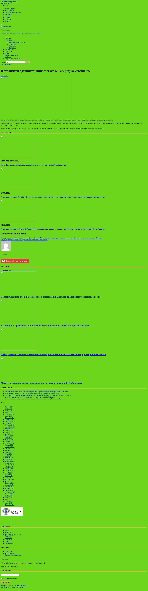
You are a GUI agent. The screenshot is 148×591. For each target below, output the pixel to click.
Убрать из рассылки (10, 578)
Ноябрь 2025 (9, 423)
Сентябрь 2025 (10, 427)
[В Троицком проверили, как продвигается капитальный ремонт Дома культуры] (18, 321)
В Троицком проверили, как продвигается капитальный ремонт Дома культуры (45, 325)
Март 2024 (8, 459)
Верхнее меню (6, 3)
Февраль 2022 (9, 505)
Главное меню (6, 64)
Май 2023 (8, 477)
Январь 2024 (9, 463)
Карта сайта (5, 587)
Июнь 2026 (8, 410)
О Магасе (8, 57)
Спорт (7, 541)
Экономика (9, 543)
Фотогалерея (9, 10)
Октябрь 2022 (9, 490)
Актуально (12, 48)
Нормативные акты (11, 55)
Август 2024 (9, 450)
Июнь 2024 (8, 454)
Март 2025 (8, 438)
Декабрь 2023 (9, 465)
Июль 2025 (8, 430)
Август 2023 (9, 472)
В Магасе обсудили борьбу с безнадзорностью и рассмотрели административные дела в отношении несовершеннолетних (54, 197)
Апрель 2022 (9, 501)
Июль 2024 (8, 452)
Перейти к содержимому (9, 2)
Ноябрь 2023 (9, 467)
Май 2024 (8, 456)
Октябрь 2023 (9, 468)
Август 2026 (9, 407)
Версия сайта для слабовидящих (16, 261)
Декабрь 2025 (9, 421)
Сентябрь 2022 (10, 492)
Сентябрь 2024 (10, 448)
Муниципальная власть (17, 42)
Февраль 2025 (9, 439)
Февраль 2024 (9, 461)
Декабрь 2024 (9, 443)
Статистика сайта (17, 587)
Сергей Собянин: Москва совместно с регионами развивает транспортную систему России (50, 296)
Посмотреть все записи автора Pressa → (14, 258)
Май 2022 (8, 499)
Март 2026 (8, 416)
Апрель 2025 (9, 436)
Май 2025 (8, 434)
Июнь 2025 (8, 432)
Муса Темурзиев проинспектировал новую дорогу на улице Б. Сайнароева (33, 165)
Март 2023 (8, 481)
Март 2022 (8, 503)
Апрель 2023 (9, 479)
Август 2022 (9, 494)
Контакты (8, 14)
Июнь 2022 (8, 497)
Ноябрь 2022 (9, 488)
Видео (7, 53)
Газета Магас (5, 30)
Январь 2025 (9, 441)
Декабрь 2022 (9, 487)
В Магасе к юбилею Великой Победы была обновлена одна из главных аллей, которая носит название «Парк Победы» (53, 229)
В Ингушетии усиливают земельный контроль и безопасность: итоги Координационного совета (53, 354)
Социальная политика (12, 58)
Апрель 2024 (9, 458)
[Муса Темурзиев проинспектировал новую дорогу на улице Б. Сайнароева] (18, 157)
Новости (8, 39)
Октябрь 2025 (9, 425)
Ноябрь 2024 (9, 445)
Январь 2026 (9, 419)
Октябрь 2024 (9, 447)
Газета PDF (9, 51)
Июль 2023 (8, 474)
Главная (7, 37)
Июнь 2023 (8, 476)
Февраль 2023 (9, 483)
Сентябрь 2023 (10, 470)
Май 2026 (8, 412)
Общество (12, 44)
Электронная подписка (13, 12)
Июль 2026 (8, 409)
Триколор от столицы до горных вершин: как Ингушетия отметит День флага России (34, 399)
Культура (12, 40)
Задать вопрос (9, 9)
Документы (9, 49)
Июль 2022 (8, 496)
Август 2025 (9, 429)
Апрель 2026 (9, 414)
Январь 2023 (9, 485)
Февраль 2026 (9, 418)
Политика (12, 46)
